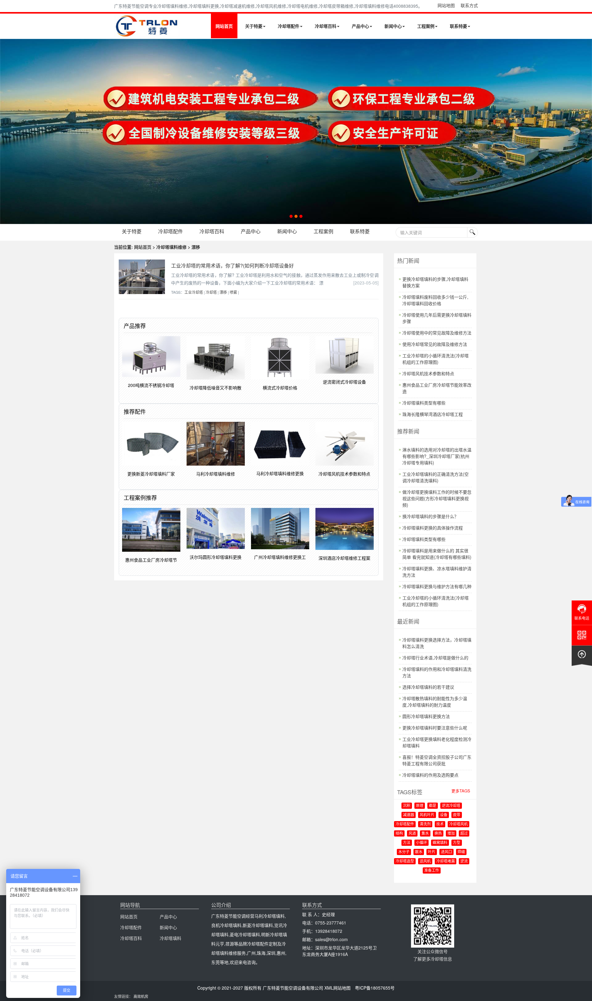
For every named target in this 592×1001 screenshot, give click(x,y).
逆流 (464, 861)
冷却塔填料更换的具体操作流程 (432, 528)
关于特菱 (253, 26)
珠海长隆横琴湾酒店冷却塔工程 (432, 414)
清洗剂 (425, 824)
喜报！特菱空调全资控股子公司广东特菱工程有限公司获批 (436, 760)
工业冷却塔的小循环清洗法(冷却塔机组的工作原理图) (435, 358)
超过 (464, 833)
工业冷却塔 (193, 292)
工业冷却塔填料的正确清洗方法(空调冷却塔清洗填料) (435, 477)
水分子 (403, 852)
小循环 (421, 843)
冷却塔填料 (170, 938)
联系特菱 (458, 26)
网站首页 (224, 26)
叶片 (431, 852)
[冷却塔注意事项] (296, 131)
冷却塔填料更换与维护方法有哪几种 (436, 586)
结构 (399, 833)
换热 (438, 833)
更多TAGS (460, 791)
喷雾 (233, 292)
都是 (432, 806)
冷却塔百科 (325, 26)
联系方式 (469, 5)
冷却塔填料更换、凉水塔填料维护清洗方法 (436, 571)
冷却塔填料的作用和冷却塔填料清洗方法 (436, 672)
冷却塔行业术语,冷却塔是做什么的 (435, 657)
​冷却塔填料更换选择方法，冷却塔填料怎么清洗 (436, 643)
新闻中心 (393, 26)
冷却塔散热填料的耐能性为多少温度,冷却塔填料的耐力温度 (434, 701)
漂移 (223, 292)
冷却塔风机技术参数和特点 (428, 373)
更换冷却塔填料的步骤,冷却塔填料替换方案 (435, 282)
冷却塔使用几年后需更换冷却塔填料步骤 (436, 318)
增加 (451, 833)
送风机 (425, 861)
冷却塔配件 (288, 26)
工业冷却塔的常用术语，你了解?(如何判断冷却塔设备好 (232, 265)
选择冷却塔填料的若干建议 (428, 687)
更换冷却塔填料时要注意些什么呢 (434, 728)
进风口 (446, 852)
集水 (425, 833)
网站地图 (446, 5)
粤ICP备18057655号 (375, 988)
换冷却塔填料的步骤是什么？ (430, 516)
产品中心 (360, 26)
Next (6, 131)
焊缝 (461, 852)
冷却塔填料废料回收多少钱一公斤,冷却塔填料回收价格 (435, 300)
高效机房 (141, 996)
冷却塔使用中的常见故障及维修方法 (436, 333)
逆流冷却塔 (451, 806)
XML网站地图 (337, 988)
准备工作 (431, 870)
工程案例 (425, 26)
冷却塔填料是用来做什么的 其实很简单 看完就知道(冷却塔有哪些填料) (436, 553)
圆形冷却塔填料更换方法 (426, 716)
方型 (456, 843)
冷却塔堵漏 (445, 861)
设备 (443, 815)
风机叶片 (427, 815)
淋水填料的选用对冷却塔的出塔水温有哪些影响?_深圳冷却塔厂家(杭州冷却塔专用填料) (436, 456)
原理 (419, 806)
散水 (418, 852)
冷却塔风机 (458, 824)
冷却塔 (211, 292)
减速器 (408, 815)
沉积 (406, 806)
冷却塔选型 (405, 861)
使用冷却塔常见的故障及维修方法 (434, 344)
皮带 (456, 815)
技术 (440, 824)
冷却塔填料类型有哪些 (424, 403)
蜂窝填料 (440, 843)
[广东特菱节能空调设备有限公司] (147, 33)
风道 (412, 833)
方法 (406, 843)
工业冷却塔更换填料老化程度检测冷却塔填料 (436, 742)
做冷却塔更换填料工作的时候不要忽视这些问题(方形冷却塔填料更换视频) (436, 498)
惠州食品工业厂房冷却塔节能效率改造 (436, 388)
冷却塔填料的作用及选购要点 (430, 775)
